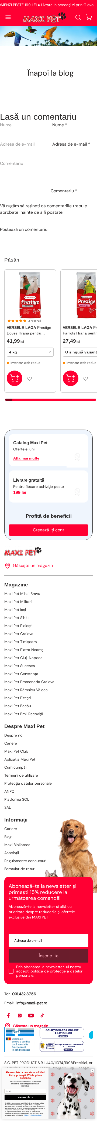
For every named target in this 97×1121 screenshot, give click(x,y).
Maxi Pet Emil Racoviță (23, 713)
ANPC (9, 791)
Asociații (11, 852)
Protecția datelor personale (28, 783)
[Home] (48, 551)
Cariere (10, 743)
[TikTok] (42, 1015)
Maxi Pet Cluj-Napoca (23, 657)
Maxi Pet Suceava (19, 665)
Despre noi (13, 735)
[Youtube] (31, 1015)
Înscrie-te (48, 956)
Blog (8, 836)
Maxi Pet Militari (18, 601)
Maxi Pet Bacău (17, 705)
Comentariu (64, 191)
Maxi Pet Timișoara (20, 641)
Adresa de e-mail (71, 144)
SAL (7, 807)
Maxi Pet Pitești (17, 697)
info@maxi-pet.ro (31, 1003)
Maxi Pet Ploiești (18, 625)
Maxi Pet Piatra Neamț (23, 649)
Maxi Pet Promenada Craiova (29, 681)
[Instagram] (20, 1015)
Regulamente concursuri (25, 860)
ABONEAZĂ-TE (25, 1097)
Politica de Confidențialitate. (33, 1115)
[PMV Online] (19, 1039)
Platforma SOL (16, 799)
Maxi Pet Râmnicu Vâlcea (26, 689)
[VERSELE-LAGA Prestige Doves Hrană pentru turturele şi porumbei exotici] (30, 295)
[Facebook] (8, 1015)
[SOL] (62, 1033)
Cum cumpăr (15, 767)
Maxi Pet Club (16, 751)
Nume (59, 125)
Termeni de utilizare (21, 775)
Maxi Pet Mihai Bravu (22, 593)
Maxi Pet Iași (15, 609)
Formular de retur (19, 868)
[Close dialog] (92, 1070)
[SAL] (62, 1046)
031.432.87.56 (24, 993)
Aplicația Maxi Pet (19, 759)
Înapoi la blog (51, 73)
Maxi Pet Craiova (18, 633)
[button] (89, 17)
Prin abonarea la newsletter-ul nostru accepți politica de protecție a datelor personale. (49, 971)
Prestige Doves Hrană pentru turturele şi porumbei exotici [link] (29, 330)
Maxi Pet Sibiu (16, 617)
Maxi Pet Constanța (21, 673)
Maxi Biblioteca (17, 844)
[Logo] (44, 17)
